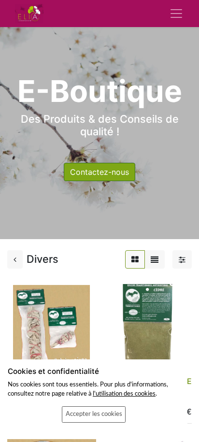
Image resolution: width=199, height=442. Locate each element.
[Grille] (135, 259)
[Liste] (154, 259)
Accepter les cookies (94, 414)
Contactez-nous (99, 172)
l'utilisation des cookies (124, 394)
